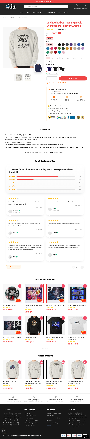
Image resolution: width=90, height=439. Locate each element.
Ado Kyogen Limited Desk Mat (12, 337)
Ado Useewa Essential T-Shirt (55, 337)
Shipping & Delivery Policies (54, 413)
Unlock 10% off (3, 431)
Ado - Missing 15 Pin (9, 305)
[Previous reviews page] (73, 267)
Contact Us (50, 420)
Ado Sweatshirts (22, 18)
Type (47, 36)
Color (47, 41)
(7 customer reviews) (60, 29)
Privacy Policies (29, 418)
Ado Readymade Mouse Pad (77, 305)
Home (5, 18)
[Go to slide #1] (18, 77)
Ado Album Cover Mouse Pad (55, 305)
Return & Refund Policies (53, 418)
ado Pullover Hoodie (31, 337)
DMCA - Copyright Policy (31, 420)
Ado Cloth (12, 18)
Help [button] (87, 436)
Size (47, 55)
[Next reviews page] (82, 267)
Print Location (50, 64)
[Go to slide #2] (28, 77)
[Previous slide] (5, 47)
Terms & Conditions (30, 415)
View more (45, 348)
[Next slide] (41, 47)
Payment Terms (51, 415)
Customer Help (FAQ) (52, 423)
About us (27, 413)
